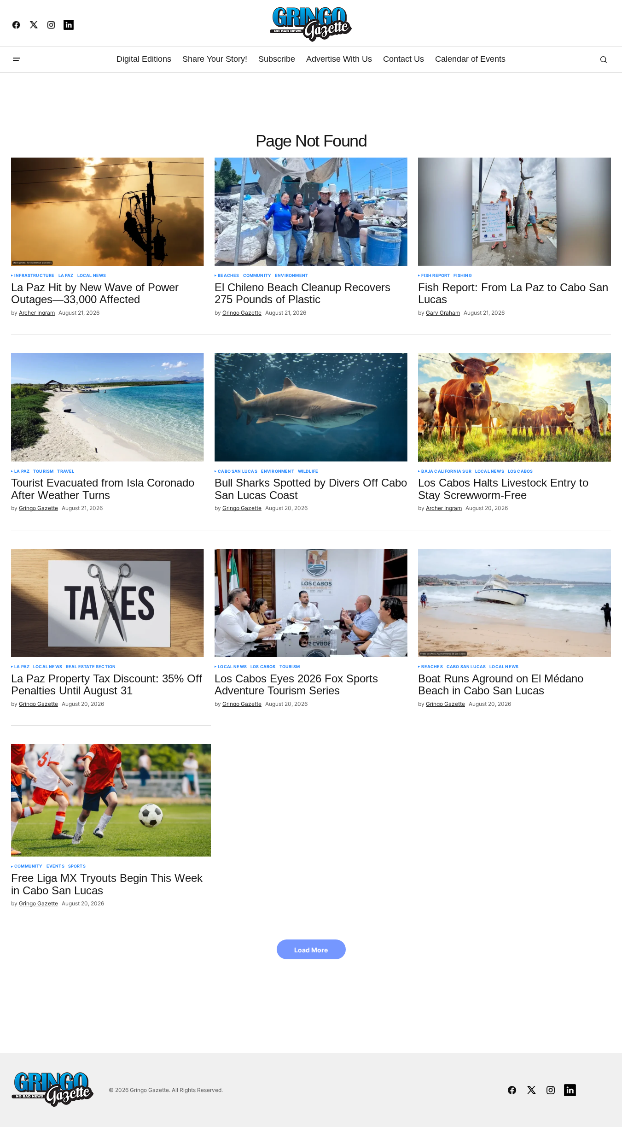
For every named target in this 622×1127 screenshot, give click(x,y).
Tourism (43, 471)
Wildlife (308, 471)
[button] (16, 59)
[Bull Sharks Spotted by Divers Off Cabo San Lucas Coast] (311, 407)
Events (55, 866)
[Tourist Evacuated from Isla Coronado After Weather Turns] (107, 407)
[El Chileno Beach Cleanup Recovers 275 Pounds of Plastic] (311, 212)
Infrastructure (34, 275)
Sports (77, 866)
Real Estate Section (91, 666)
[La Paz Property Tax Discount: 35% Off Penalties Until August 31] (107, 603)
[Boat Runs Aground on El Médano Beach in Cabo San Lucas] (514, 603)
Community (257, 275)
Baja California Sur (446, 471)
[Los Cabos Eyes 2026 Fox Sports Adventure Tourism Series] (311, 603)
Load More (311, 950)
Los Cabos (520, 471)
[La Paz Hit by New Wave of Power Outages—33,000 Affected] (107, 212)
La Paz (66, 275)
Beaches (228, 275)
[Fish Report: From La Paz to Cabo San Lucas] (514, 212)
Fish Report (435, 275)
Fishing (462, 275)
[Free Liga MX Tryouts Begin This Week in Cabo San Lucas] (111, 800)
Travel (65, 471)
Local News (91, 275)
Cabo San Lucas (237, 471)
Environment (291, 275)
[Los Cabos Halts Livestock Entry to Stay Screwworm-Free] (514, 407)
